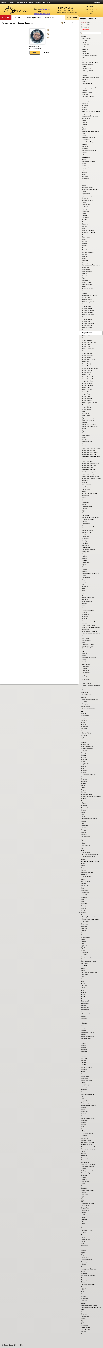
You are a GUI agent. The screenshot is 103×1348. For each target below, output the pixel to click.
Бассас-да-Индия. (87, 70)
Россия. (84, 498)
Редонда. (85, 444)
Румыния (84, 1155)
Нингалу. (84, 273)
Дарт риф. (85, 122)
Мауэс (83, 1041)
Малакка (84, 1021)
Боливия (83, 772)
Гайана (83, 816)
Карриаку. (85, 170)
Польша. (84, 433)
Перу (82, 1126)
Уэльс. (84, 608)
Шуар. (84, 675)
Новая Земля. (86, 276)
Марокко (83, 1034)
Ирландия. (85, 148)
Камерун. (85, 159)
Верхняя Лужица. (87, 92)
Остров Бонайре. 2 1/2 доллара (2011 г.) (36, 47)
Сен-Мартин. (86, 547)
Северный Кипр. (87, 532)
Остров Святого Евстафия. (90, 377)
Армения (84, 735)
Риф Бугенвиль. (87, 485)
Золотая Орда (85, 881)
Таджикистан (85, 1210)
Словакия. (85, 567)
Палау (83, 1109)
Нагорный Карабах (87, 1067)
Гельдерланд (85, 830)
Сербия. (84, 556)
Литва (83, 999)
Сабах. (84, 504)
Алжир (83, 718)
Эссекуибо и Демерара (89, 818)
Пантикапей (86, 845)
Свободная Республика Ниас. (90, 1171)
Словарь (20, 2)
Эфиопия (84, 1321)
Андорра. (85, 49)
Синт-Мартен (85, 1181)
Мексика (83, 1045)
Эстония (83, 1319)
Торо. (83, 590)
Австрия (83, 697)
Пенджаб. (85, 422)
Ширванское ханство (88, 709)
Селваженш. (86, 539)
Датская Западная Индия (90, 854)
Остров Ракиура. (87, 370)
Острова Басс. (86, 306)
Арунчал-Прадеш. (87, 64)
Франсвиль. (85, 616)
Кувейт (83, 979)
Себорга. (85, 521)
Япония (83, 1334)
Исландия (84, 906)
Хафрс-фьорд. (86, 640)
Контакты (49, 18)
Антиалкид (84, 726)
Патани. (83, 1124)
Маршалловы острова (88, 1036)
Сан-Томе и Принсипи (88, 1164)
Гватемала (84, 825)
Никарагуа (84, 1078)
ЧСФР (84, 1289)
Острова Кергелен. (88, 315)
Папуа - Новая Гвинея (88, 1118)
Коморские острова (87, 957)
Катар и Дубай (85, 937)
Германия (84, 832)
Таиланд (83, 1212)
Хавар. (83, 1271)
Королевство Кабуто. (88, 200)
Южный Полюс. (87, 688)
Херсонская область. (88, 644)
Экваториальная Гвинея (89, 1305)
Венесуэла (84, 801)
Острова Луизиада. (88, 323)
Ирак (82, 899)
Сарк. (83, 511)
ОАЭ (82, 1096)
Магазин (4, 2)
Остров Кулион (87, 1259)
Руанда (83, 1153)
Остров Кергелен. (86, 1101)
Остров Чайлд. (86, 407)
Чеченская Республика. (89, 657)
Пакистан (84, 1107)
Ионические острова (88, 841)
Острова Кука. (86, 321)
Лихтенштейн (85, 1001)
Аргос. (84, 57)
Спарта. (84, 580)
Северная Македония (89, 1014)
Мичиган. (85, 248)
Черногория (85, 1280)
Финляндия (84, 1262)
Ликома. (84, 213)
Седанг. (84, 534)
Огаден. (84, 286)
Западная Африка (87, 872)
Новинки (83, 22)
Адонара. (85, 42)
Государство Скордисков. (90, 116)
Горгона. (84, 109)
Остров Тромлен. (87, 390)
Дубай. (84, 129)
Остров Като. (86, 346)
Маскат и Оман (86, 1038)
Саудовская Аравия (87, 1166)
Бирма (84, 1064)
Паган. (84, 411)
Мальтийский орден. (88, 230)
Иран (82, 901)
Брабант (84, 701)
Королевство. (86, 193)
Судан (83, 1196)
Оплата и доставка (33, 18)
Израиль (83, 883)
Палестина (84, 1111)
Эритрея (83, 1312)
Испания (84, 908)
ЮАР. (83, 681)
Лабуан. (84, 202)
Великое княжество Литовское (91, 796)
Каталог (12, 2)
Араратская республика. (90, 55)
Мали (82, 1026)
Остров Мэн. (86, 361)
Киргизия (84, 946)
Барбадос (84, 755)
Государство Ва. (87, 114)
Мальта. (84, 228)
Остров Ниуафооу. (88, 364)
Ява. (83, 690)
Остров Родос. (86, 372)
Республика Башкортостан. (90, 446)
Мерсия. (84, 243)
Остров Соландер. (88, 383)
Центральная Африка (88, 1275)
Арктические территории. (90, 62)
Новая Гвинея (86, 695)
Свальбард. (85, 515)
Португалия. (86, 435)
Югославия (84, 1325)
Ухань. (84, 606)
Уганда (83, 1243)
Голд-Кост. (85, 107)
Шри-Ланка (84, 1298)
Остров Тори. (86, 387)
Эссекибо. (85, 677)
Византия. (85, 94)
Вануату (83, 790)
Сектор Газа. (86, 536)
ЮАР (82, 1323)
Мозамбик (84, 1049)
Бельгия (83, 766)
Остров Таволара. (87, 385)
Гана (82, 823)
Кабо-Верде (85, 924)
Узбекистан (84, 1246)
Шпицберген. (86, 672)
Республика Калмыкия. (89, 454)
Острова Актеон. (87, 299)
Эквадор (83, 1303)
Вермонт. (85, 90)
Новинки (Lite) (85, 25)
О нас (49, 2)
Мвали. (84, 239)
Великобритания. (87, 83)
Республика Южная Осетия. (91, 476)
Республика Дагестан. (89, 450)
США (82, 1201)
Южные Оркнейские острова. (91, 685)
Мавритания (85, 1007)
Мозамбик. (85, 250)
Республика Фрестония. (88, 1149)
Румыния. (85, 500)
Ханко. (84, 1264)
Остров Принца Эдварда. (90, 368)
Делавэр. (85, 124)
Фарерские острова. (88, 610)
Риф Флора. (86, 489)
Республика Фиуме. (88, 474)
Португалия (84, 1138)
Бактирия (84, 751)
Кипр (82, 943)
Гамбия (83, 821)
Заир (82, 868)
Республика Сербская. (89, 465)
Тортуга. (84, 593)
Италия (83, 912)
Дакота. (84, 120)
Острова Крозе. (87, 319)
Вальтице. (85, 79)
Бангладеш (84, 753)
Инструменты (40, 2)
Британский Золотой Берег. (90, 77)
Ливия (83, 996)
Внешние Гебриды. (88, 96)
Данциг (84, 1131)
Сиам (83, 1214)
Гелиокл (83, 828)
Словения (84, 1188)
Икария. (84, 144)
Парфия (83, 1122)
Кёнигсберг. (85, 178)
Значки (83, 879)
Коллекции (84, 952)
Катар (83, 935)
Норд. (83, 278)
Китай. (84, 183)
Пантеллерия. (86, 415)
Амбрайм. (84, 720)
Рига (83, 987)
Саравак (84, 1023)
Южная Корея (85, 1327)
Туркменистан (85, 1239)
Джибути (83, 859)
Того (82, 1226)
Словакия (84, 1186)
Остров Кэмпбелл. (88, 355)
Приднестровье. (87, 441)
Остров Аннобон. (87, 325)
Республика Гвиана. (87, 1144)
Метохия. (85, 245)
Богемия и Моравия (88, 1284)
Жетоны (83, 865)
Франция (84, 1267)
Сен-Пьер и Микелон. (89, 549)
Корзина (73, 18)
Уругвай (83, 1252)
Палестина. (85, 413)
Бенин (83, 768)
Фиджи (83, 1255)
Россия (83, 1151)
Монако (83, 1054)
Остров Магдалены (87, 1103)
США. (83, 584)
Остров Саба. (86, 374)
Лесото (83, 990)
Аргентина (84, 731)
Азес (82, 711)
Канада (83, 933)
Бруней (83, 783)
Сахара (83, 1168)
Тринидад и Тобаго (87, 1230)
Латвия (83, 983)
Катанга (84, 965)
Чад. (83, 651)
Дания (83, 850)
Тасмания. (85, 586)
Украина (83, 1250)
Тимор (83, 1223)
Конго (82, 959)
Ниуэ (83, 1082)
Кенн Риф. (84, 941)
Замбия (83, 870)
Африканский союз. (87, 746)
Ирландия (84, 903)
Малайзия (84, 1019)
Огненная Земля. (87, 289)
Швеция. (84, 668)
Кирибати (84, 948)
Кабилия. (85, 153)
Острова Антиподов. (88, 304)
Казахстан (84, 926)
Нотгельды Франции (87, 1094)
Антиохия (84, 728)
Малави (83, 1016)
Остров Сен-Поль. (88, 381)
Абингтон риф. (86, 38)
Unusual (83, 36)
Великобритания (86, 794)
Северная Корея (86, 1173)
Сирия (83, 1184)
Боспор (83, 777)
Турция (83, 1241)
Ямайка (83, 1331)
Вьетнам (83, 810)
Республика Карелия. (89, 459)
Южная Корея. (86, 683)
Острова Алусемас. (88, 302)
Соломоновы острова (88, 1190)
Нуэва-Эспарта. (87, 282)
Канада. (84, 163)
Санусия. (85, 508)
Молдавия (84, 1051)
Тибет (83, 1221)
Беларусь (84, 759)
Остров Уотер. (86, 394)
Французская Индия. (88, 625)
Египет (83, 863)
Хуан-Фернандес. (87, 647)
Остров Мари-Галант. (89, 359)
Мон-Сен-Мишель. (88, 252)
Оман (82, 1098)
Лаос (82, 981)
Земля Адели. (86, 140)
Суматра (85, 894)
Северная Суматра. (88, 528)
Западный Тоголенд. (88, 137)
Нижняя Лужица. (87, 271)
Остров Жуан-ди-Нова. (89, 342)
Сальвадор (84, 1158)
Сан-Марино (85, 1162)
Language (97, 2)
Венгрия (83, 798)
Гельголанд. (86, 101)
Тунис (83, 1237)
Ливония (84, 985)
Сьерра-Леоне (85, 1208)
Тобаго (84, 1232)
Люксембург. (86, 217)
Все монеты (85, 27)
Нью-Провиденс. (87, 284)
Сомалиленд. (86, 577)
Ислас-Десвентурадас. (89, 150)
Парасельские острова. (89, 418)
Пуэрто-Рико (86, 1205)
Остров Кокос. (86, 351)
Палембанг (85, 892)
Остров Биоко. (86, 330)
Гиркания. (85, 105)
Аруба (83, 738)
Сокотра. (84, 569)
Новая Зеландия (86, 1080)
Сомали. (84, 571)
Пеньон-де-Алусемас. (89, 424)
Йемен (83, 915)
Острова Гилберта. (88, 310)
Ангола (83, 722)
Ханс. (83, 636)
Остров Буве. (86, 336)
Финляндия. (86, 614)
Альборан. (85, 47)
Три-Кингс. (85, 599)
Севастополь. (86, 523)
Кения (83, 939)
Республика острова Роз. (89, 1147)
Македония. (85, 222)
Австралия (84, 692)
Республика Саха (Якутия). (90, 463)
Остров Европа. (87, 340)
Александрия (85, 715)
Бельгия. (84, 73)
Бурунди (83, 785)
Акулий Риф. (86, 45)
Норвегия (84, 1089)
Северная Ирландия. (89, 526)
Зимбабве (84, 874)
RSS (88, 22)
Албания (84, 713)
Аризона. (85, 60)
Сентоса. (85, 554)
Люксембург (85, 1003)
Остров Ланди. (86, 357)
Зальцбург (85, 704)
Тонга (82, 1228)
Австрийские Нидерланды (90, 699)
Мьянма (83, 1060)
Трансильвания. (87, 595)
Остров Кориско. (87, 353)
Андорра (84, 724)
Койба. (84, 185)
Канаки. (84, 166)
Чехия (83, 1282)
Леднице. (85, 209)
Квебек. (84, 174)
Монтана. (85, 254)
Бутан (83, 787)
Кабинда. (85, 155)
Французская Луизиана (88, 1269)
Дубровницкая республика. (90, 131)
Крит (83, 843)
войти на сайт (45, 9)
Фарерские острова (88, 856)
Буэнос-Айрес (86, 733)
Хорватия (84, 1273)
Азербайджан (85, 706)
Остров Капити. (87, 344)
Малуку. (84, 226)
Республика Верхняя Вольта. (91, 448)
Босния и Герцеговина (88, 774)
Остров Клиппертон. (88, 349)
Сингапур (84, 1179)
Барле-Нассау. (86, 68)
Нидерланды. (86, 269)
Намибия (84, 1069)
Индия (83, 888)
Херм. (83, 642)
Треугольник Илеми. (88, 597)
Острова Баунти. (87, 308)
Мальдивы (84, 1028)
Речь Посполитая (87, 1133)
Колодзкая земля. (87, 187)
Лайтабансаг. (86, 204)
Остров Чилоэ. (86, 409)
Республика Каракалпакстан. (91, 456)
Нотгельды (84, 1092)
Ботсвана (84, 779)
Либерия (84, 992)
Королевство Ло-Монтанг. (89, 972)
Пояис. (84, 437)
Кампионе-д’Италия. (88, 161)
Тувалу (83, 1235)
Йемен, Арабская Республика (91, 917)
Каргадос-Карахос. (88, 168)
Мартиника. (85, 235)
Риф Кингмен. (86, 487)
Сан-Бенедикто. (87, 506)
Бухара (84, 1248)
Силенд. (84, 560)
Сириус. (84, 564)
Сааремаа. (85, 502)
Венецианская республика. (90, 88)
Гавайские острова (88, 1203)
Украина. (84, 603)
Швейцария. (86, 666)
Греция (83, 839)
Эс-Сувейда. (86, 679)
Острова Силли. (87, 327)
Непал (83, 1071)
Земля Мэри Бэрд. (88, 142)
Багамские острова (87, 748)
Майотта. (85, 219)
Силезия (84, 1135)
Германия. (85, 103)
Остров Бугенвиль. (88, 338)
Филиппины (85, 1257)
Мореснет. (85, 256)
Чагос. (84, 649)
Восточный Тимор (87, 808)
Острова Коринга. (87, 317)
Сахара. (84, 513)
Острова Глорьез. (87, 312)
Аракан (84, 1062)
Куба (82, 977)
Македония (84, 1012)
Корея (83, 970)
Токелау (84, 1087)
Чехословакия (85, 1287)
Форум (31, 2)
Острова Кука (86, 1085)
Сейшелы (84, 1175)
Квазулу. (84, 172)
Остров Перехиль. (88, 366)
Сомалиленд (85, 1194)
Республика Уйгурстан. (89, 472)
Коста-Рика (84, 974)
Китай (83, 950)
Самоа (83, 1160)
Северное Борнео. (88, 530)
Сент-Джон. (85, 551)
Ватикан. (84, 81)
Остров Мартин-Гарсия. (88, 1105)
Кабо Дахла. (86, 157)
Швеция (83, 1296)
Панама (83, 1116)
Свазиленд (85, 1316)
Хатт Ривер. (85, 638)
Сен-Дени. (85, 543)
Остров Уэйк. (86, 396)
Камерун (84, 930)
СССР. (84, 582)
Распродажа (85, 29)
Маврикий (84, 1005)
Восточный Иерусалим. (89, 99)
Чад (82, 1277)
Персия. (84, 431)
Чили (82, 1291)
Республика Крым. (88, 461)
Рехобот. (84, 482)
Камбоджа (84, 928)
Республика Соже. (87, 467)
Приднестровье (86, 1140)
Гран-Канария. (85, 836)
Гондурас (84, 834)
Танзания (84, 1219)
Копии (83, 968)
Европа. (84, 135)
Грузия (83, 848)
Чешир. (84, 660)
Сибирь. (84, 558)
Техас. (84, 588)
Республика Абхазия (87, 1142)
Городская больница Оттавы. (91, 111)
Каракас (84, 803)
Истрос (83, 910)
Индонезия (84, 890)
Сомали (83, 1192)
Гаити (82, 814)
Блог (25, 2)
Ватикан (83, 792)
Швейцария (84, 1294)
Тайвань (83, 1217)
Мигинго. (84, 1047)
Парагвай (84, 1120)
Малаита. (85, 224)
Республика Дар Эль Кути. (90, 452)
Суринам (84, 1199)
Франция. (85, 618)
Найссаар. (85, 263)
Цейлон (84, 1300)
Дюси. (83, 133)
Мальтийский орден (87, 1032)
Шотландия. (86, 670)
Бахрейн (83, 757)
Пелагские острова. (88, 420)
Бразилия (84, 781)
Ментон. (84, 241)
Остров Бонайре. (88, 333)
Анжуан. (84, 51)
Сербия (83, 1177)
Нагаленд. (85, 260)
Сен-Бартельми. (87, 541)
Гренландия (86, 852)
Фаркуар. (85, 612)
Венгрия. (84, 86)
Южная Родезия (87, 876)
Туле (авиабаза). (87, 601)
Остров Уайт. (86, 392)
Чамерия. (85, 653)
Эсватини (84, 1314)
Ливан (83, 994)
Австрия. (84, 40)
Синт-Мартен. (86, 562)
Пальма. (83, 1114)
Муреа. (84, 258)
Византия (84, 805)
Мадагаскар (85, 1009)
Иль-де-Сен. (86, 146)
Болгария (84, 770)
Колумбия (84, 954)
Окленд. (84, 293)
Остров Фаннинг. (87, 398)
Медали (83, 1043)
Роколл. (84, 491)
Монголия (84, 1056)
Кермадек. (85, 176)
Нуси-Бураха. (86, 280)
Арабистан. (85, 53)
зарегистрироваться (42, 14)
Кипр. (83, 181)
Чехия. (84, 655)
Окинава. (85, 291)
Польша (83, 1129)
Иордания (84, 897)
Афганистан (85, 744)
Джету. (84, 127)
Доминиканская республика (90, 861)
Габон (83, 812)
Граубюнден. (86, 118)
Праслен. (85, 439)
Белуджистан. (85, 764)
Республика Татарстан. (89, 469)
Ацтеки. (84, 66)
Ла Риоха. (85, 206)
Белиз (83, 761)
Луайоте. (84, 215)
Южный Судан (85, 1329)
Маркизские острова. (88, 232)
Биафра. (84, 75)
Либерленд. (85, 211)
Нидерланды (85, 1076)
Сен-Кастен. (86, 545)
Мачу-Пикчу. (86, 237)
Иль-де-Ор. (84, 885)
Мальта (83, 1030)
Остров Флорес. (87, 400)
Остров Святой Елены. (89, 379)
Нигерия (83, 1074)
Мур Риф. (84, 1058)
